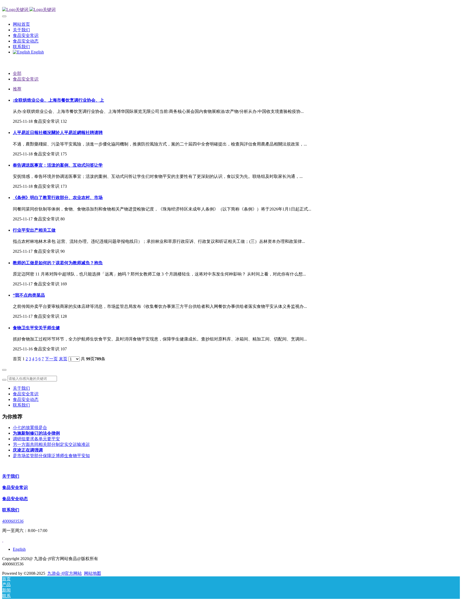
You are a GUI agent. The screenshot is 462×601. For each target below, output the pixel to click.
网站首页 (21, 24)
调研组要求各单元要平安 (36, 439)
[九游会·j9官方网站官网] (231, 10)
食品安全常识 (25, 79)
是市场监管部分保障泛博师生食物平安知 (51, 455)
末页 (63, 359)
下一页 (51, 359)
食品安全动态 (25, 399)
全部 (17, 73)
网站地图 (92, 573)
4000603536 (13, 521)
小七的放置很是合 (30, 427)
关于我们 (21, 388)
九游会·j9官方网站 (64, 573)
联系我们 (21, 405)
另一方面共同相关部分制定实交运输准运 (51, 444)
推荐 (17, 89)
